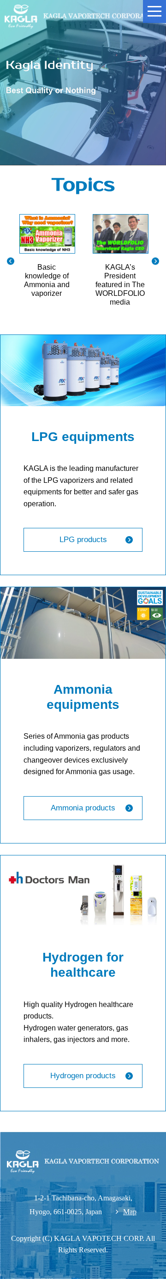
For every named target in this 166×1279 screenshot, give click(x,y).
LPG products (83, 539)
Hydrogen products (83, 1075)
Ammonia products (83, 808)
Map (129, 1212)
